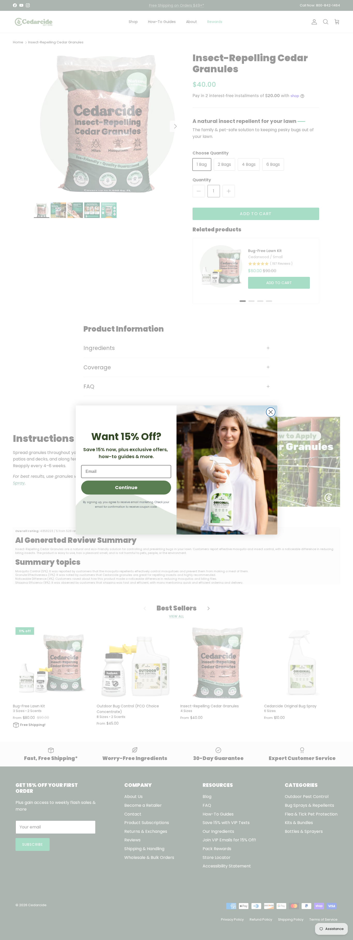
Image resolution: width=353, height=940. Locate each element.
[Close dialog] (270, 412)
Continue (126, 487)
